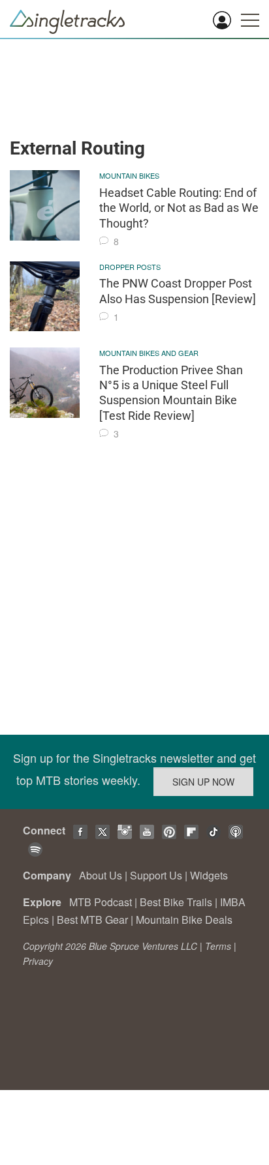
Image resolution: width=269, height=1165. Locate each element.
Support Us (156, 875)
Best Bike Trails (176, 901)
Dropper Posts (130, 266)
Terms (218, 945)
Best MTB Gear (92, 919)
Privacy (38, 960)
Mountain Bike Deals (184, 919)
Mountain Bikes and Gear (148, 352)
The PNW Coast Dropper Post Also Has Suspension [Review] (177, 290)
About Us (100, 875)
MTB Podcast (100, 901)
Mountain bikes (129, 175)
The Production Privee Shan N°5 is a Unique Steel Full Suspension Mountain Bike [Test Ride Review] (171, 392)
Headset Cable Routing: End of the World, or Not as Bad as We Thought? (179, 208)
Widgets (209, 875)
